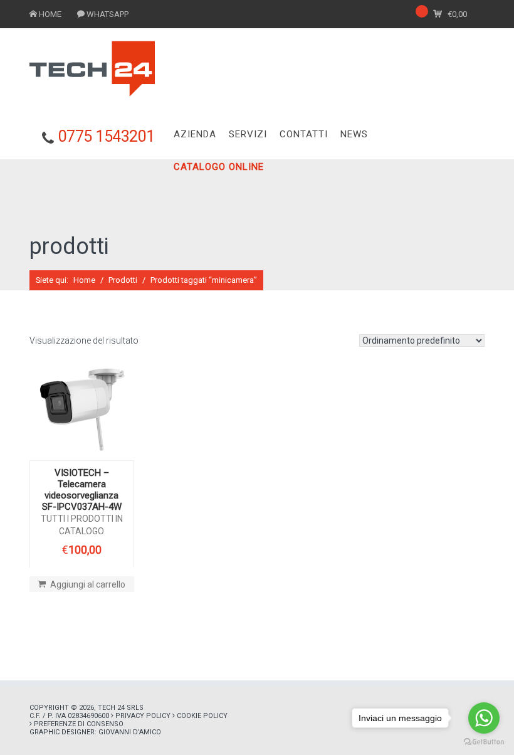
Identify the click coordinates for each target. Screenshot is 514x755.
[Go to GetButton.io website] (484, 742)
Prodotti (122, 280)
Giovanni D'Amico (129, 732)
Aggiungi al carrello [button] (87, 584)
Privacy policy (142, 716)
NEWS (354, 134)
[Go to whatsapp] (484, 718)
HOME (50, 14)
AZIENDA (195, 134)
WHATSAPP (107, 14)
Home (84, 280)
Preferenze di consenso (78, 724)
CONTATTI (304, 134)
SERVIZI (248, 134)
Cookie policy (202, 716)
